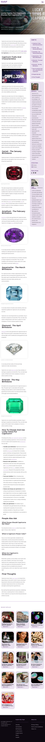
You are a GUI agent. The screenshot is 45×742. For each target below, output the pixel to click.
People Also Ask (36, 74)
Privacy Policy (35, 724)
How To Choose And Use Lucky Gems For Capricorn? (37, 70)
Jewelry (18, 724)
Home (2, 10)
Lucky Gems (8, 10)
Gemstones (19, 726)
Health (17, 737)
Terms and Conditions (37, 726)
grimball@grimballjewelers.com (6, 721)
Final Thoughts (36, 77)
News (17, 735)
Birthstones (19, 729)
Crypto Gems (19, 733)
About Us (33, 729)
